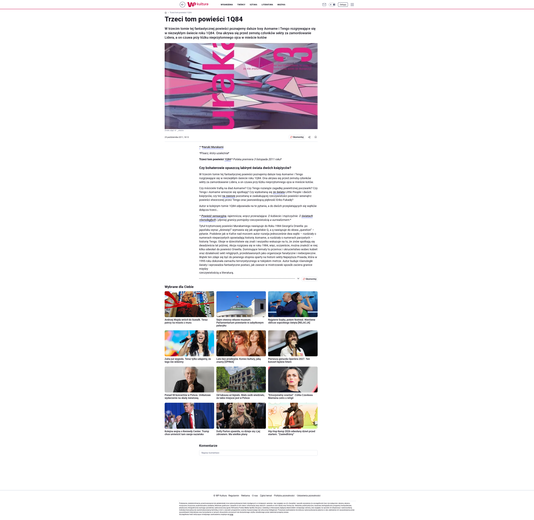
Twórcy (241, 4)
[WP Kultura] (204, 4)
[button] (332, 4)
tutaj (231, 514)
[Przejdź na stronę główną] (182, 6)
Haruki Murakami (212, 147)
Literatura (267, 4)
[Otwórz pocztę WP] (324, 4)
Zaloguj (343, 4)
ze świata (279, 192)
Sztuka (253, 4)
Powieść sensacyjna (213, 216)
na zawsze (228, 196)
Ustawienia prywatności (308, 495)
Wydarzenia (227, 4)
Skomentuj (298, 137)
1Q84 (227, 159)
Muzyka (281, 4)
